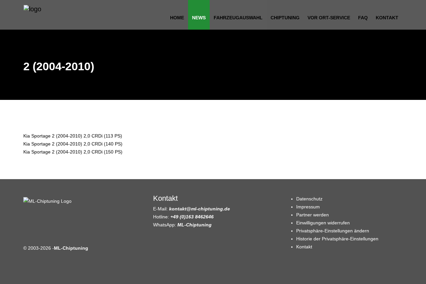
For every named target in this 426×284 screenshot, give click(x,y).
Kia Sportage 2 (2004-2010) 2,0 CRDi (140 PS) (72, 143)
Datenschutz (309, 198)
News (199, 17)
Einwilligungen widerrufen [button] (323, 222)
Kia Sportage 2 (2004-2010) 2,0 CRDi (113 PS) (72, 136)
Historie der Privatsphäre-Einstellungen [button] (337, 238)
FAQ (363, 17)
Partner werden (312, 214)
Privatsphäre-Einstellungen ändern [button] (332, 230)
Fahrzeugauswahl (238, 17)
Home (177, 17)
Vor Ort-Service (329, 17)
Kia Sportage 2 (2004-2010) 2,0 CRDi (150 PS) (72, 151)
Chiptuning (285, 17)
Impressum (308, 206)
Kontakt (387, 17)
